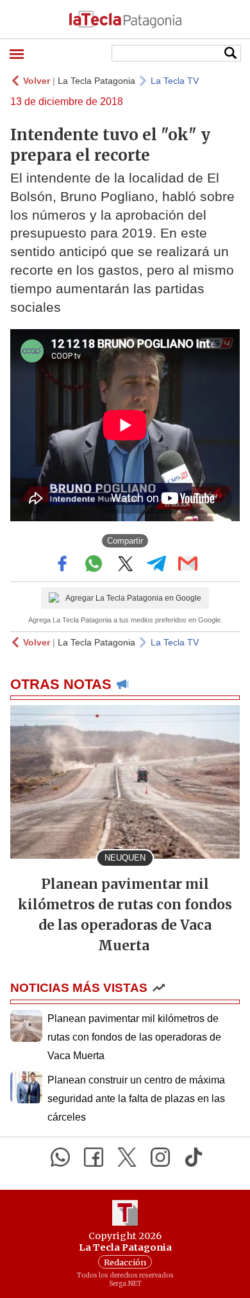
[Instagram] (160, 1157)
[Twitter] (127, 1157)
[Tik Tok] (193, 1157)
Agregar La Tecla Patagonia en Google (133, 598)
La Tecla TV (175, 81)
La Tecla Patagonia (96, 81)
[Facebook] (93, 1157)
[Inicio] (125, 19)
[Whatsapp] (60, 1157)
